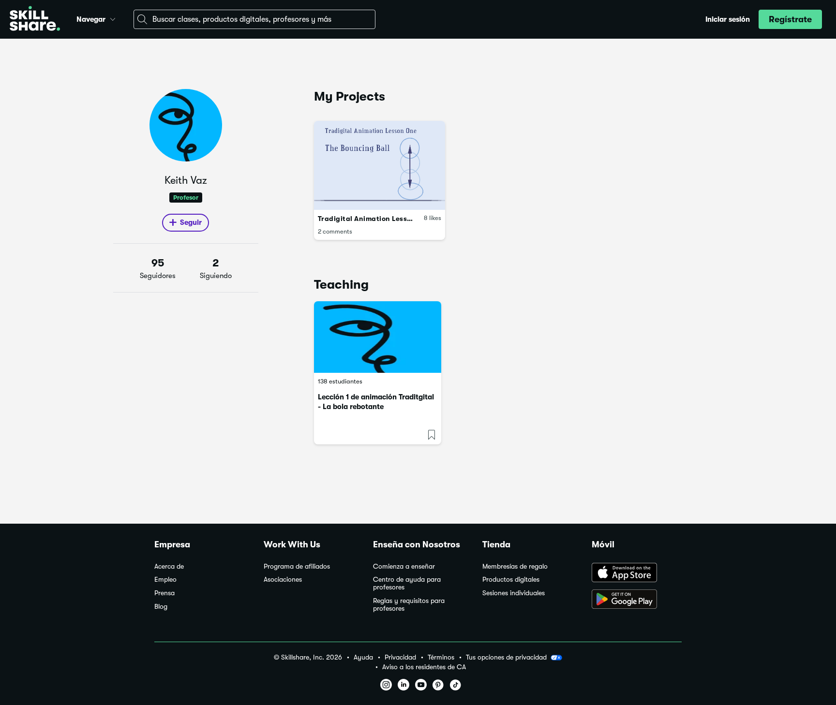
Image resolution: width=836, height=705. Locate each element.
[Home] (35, 19)
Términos (441, 657)
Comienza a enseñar (404, 566)
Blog (160, 606)
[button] (112, 18)
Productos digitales (510, 579)
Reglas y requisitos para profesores (409, 604)
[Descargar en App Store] (637, 573)
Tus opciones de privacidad (506, 657)
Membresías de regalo (515, 566)
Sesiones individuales (513, 593)
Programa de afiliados (297, 566)
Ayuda (363, 657)
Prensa (164, 593)
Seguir (191, 222)
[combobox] (254, 19)
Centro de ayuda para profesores (407, 583)
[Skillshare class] (377, 337)
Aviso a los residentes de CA (424, 667)
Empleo (165, 579)
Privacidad (400, 657)
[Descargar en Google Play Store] (637, 600)
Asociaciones (283, 579)
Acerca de (169, 566)
